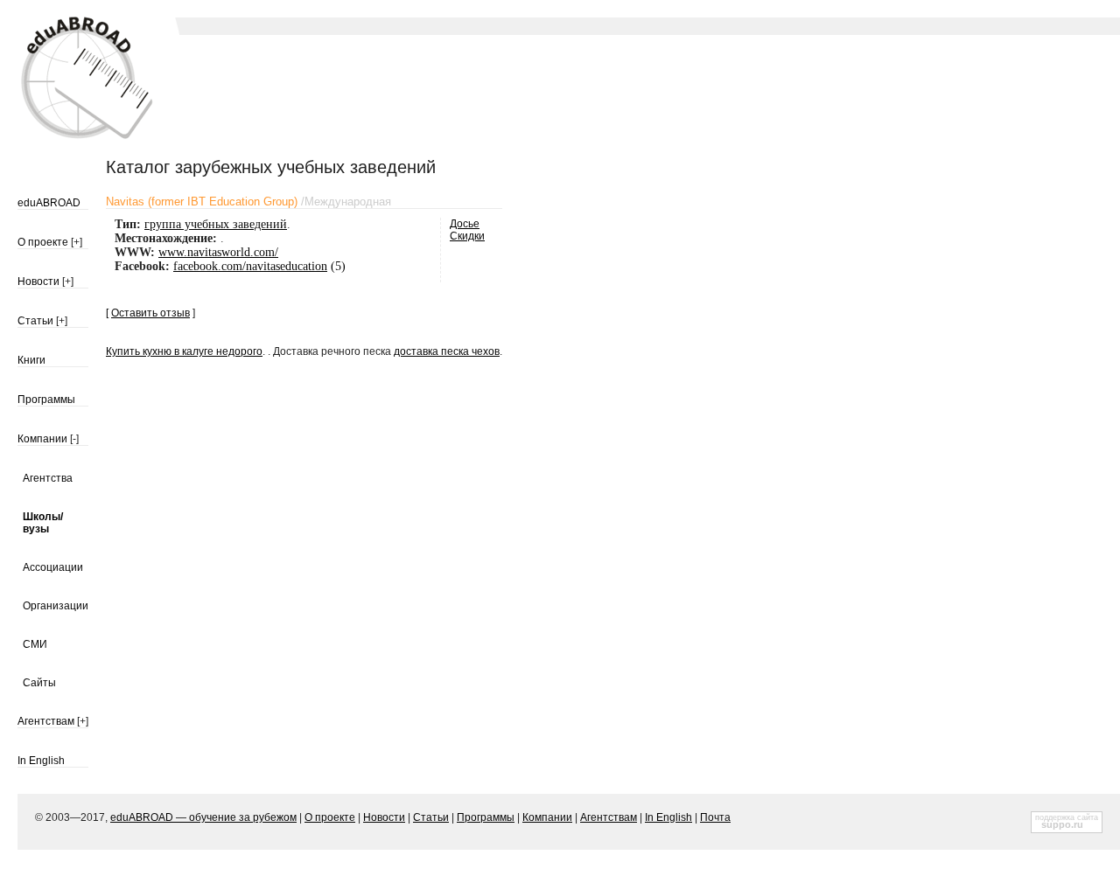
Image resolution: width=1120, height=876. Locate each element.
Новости (39, 281)
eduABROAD (49, 203)
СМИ (35, 644)
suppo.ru (1062, 824)
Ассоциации (53, 567)
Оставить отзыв (150, 313)
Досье (465, 224)
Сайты (39, 683)
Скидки (467, 236)
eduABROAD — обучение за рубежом (203, 817)
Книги (32, 360)
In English (41, 760)
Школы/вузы (43, 523)
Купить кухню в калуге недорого (184, 351)
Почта (715, 817)
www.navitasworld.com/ (218, 252)
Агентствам (46, 721)
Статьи (35, 321)
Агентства (48, 478)
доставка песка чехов (447, 351)
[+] (76, 242)
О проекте (43, 242)
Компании (42, 439)
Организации (55, 606)
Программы (46, 399)
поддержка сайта (1066, 817)
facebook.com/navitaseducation (250, 266)
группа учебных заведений (215, 224)
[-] (74, 439)
